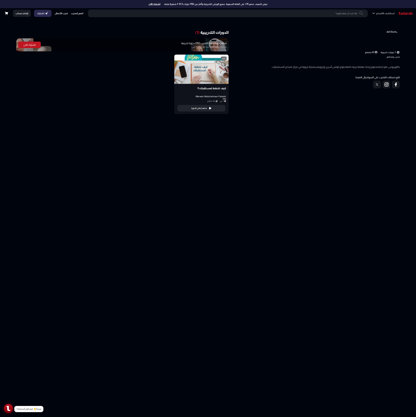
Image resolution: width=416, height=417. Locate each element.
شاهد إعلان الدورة (199, 108)
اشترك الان (29, 44)
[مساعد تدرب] (8, 408)
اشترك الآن (154, 4)
